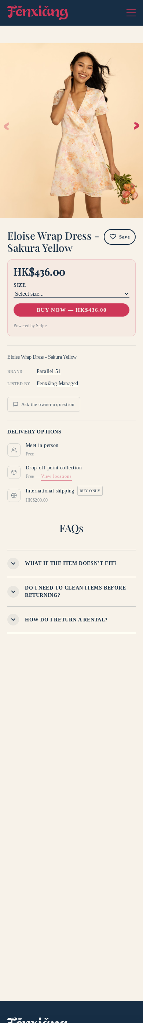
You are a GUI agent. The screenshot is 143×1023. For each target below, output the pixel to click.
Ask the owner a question (48, 404)
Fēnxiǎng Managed (57, 383)
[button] (136, 126)
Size (20, 285)
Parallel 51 (48, 371)
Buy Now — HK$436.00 (72, 310)
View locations (56, 476)
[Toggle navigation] (131, 12)
